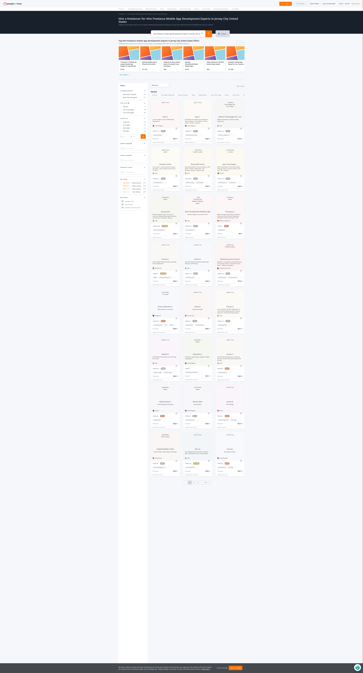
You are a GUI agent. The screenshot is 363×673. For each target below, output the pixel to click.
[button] (301, 4)
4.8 (188, 321)
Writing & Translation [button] (183, 95)
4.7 (188, 179)
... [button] (164, 135)
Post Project (285, 4)
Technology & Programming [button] (167, 95)
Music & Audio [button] (236, 95)
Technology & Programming (135, 9)
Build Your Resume (329, 4)
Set (143, 136)
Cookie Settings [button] (222, 668)
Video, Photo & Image (185, 9)
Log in (341, 4)
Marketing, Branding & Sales (221, 9)
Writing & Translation (151, 9)
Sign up (347, 4)
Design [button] (193, 95)
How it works (314, 4)
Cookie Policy (206, 669)
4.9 (188, 131)
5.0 (156, 131)
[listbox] (181, 59)
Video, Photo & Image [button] (216, 95)
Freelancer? (356, 4)
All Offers (124, 75)
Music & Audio (206, 9)
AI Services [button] (154, 95)
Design (162, 9)
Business (196, 9)
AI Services (121, 9)
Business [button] (227, 95)
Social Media (235, 9)
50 (205, 482)
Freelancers (122, 14)
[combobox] (177, 33)
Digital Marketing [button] (203, 95)
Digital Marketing (171, 9)
